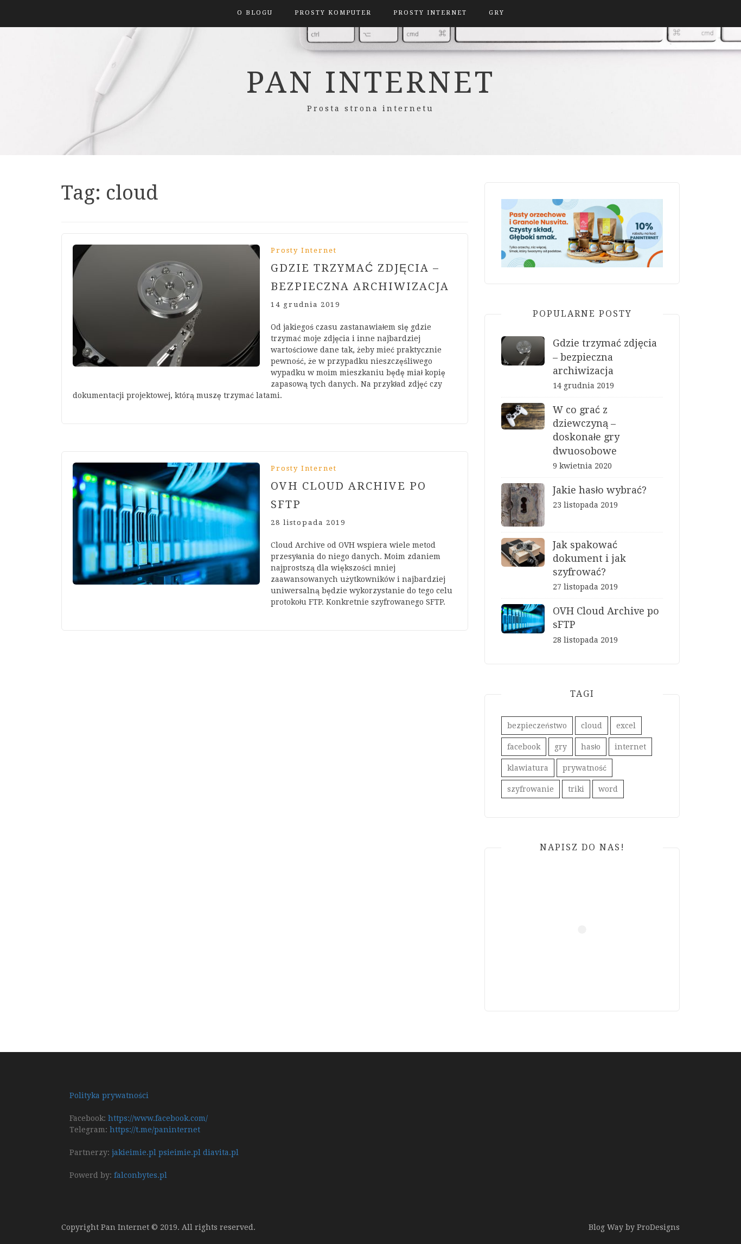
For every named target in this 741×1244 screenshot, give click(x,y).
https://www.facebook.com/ (158, 1118)
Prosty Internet (430, 12)
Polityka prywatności (109, 1095)
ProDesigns (658, 1227)
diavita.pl (221, 1152)
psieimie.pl (179, 1152)
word (608, 789)
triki (576, 789)
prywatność (584, 768)
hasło (591, 746)
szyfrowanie (530, 789)
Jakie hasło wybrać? (600, 490)
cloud (591, 725)
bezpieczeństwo (537, 725)
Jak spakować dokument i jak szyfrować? (589, 558)
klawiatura (527, 768)
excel (626, 725)
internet (630, 746)
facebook (523, 746)
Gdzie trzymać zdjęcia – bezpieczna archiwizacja (605, 356)
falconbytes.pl (140, 1175)
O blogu (255, 12)
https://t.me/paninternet (155, 1129)
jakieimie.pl (134, 1152)
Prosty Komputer (333, 12)
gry (560, 746)
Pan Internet (370, 82)
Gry (496, 12)
